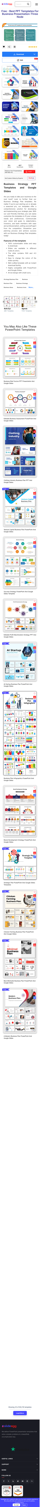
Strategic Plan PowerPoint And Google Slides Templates (19, 884)
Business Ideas (8, 287)
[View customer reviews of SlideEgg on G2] (18, 1461)
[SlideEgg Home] (20, 1426)
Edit (28, 59)
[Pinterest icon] (14, 46)
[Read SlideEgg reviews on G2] (7, 1461)
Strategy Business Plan (11, 279)
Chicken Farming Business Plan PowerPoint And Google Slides (19, 933)
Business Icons (21, 287)
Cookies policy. (21, 1502)
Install (30, 171)
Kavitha (31, 167)
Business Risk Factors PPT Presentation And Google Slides (19, 382)
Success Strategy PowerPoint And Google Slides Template (18, 593)
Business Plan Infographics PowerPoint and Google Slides (19, 779)
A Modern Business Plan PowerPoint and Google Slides (18, 1037)
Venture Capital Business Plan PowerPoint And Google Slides (20, 531)
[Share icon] (9, 46)
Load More (20, 1413)
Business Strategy (22, 283)
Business (25, 279)
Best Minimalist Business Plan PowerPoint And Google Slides (20, 982)
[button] (34, 339)
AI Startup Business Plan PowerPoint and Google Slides (18, 685)
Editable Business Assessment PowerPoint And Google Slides (20, 420)
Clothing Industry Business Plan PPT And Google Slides (18, 481)
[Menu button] (36, 4)
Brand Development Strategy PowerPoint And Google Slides (20, 841)
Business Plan (8, 283)
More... (31, 287)
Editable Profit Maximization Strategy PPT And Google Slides (20, 636)
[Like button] (4, 46)
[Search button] (28, 4)
